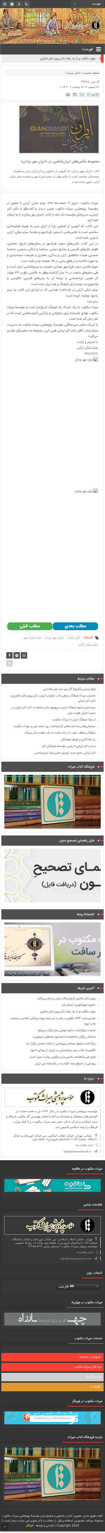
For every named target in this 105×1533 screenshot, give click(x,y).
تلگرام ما (96, 1387)
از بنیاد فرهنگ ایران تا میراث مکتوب (74, 719)
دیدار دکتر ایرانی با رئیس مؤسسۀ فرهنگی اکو (69, 746)
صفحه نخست (91, 72)
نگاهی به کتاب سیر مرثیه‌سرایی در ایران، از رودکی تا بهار (63, 1050)
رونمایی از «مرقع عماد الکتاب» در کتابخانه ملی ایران (65, 1063)
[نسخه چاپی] (68, 95)
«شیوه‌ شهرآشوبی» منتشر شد (79, 1005)
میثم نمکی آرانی (87, 644)
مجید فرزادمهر (32, 637)
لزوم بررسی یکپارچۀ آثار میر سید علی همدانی (69, 689)
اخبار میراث (73, 72)
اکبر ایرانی (73, 637)
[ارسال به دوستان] (82, 95)
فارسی (64, 1286)
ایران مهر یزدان (54, 637)
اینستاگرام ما (93, 1377)
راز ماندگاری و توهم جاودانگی (78, 739)
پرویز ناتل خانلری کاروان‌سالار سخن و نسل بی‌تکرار (66, 998)
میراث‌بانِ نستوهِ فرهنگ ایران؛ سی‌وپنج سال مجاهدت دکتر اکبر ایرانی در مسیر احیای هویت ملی (54, 710)
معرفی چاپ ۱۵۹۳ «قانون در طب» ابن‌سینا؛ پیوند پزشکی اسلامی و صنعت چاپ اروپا (55, 58)
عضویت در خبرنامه (90, 1357)
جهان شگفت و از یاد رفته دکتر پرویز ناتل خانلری (68, 1011)
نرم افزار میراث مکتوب (87, 1367)
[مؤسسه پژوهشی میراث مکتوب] (76, 25)
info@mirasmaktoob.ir (77, 1151)
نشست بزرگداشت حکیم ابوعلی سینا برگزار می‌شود (66, 1030)
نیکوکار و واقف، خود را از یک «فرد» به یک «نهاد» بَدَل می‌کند (60, 733)
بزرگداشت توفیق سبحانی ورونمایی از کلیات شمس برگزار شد (61, 1043)
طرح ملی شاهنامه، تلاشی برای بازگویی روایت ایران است (63, 1057)
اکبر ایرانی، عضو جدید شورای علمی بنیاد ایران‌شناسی (65, 753)
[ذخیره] (74, 95)
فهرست (88, 49)
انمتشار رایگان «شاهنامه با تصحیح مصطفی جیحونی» (64, 1037)
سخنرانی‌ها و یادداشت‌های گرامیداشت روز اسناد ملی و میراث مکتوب (55, 726)
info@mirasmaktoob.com (75, 1258)
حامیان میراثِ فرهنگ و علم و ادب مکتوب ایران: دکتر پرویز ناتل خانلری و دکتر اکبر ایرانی (53, 699)
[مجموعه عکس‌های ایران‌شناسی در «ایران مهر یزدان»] (59, 129)
